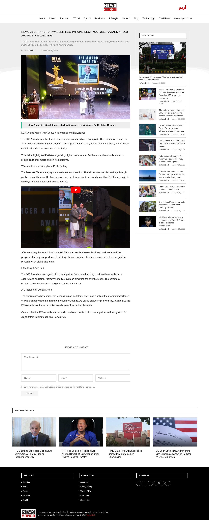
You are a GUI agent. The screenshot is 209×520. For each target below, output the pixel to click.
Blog (136, 18)
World (76, 18)
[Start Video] (75, 217)
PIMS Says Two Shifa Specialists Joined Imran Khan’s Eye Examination (125, 454)
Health (125, 18)
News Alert (90, 515)
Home (42, 18)
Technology (148, 18)
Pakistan (64, 18)
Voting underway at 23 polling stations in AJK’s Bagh (172, 188)
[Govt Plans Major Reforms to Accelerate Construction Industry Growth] (147, 206)
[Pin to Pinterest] (54, 336)
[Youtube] (34, 7)
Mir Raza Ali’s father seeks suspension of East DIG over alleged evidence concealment (172, 221)
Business (100, 18)
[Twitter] (27, 7)
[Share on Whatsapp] (61, 336)
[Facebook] (24, 7)
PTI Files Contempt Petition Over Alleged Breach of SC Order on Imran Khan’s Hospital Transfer (80, 454)
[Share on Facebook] (40, 336)
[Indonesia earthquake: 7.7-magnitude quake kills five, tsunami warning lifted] (147, 160)
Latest (52, 18)
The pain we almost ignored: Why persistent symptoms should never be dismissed (172, 113)
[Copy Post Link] (68, 336)
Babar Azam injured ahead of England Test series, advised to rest (172, 143)
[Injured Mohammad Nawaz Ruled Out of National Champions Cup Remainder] (147, 129)
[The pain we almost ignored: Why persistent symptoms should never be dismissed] (147, 114)
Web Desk (29, 50)
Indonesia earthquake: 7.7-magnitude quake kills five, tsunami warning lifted (171, 159)
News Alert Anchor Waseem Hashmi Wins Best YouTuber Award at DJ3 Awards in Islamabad (172, 93)
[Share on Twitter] (47, 336)
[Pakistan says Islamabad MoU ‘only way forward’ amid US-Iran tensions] (162, 58)
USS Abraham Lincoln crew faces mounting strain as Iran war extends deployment (172, 174)
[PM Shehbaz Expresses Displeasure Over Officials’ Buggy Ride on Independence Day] (34, 432)
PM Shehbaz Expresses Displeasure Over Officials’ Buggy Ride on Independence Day (33, 454)
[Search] (18, 18)
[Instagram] (30, 7)
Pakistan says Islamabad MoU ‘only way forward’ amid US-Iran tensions (161, 78)
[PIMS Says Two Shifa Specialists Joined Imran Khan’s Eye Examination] (128, 432)
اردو (182, 7)
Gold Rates (165, 18)
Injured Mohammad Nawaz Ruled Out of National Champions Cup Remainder (171, 128)
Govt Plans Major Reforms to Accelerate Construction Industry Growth (172, 205)
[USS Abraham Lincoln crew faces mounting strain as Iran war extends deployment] (147, 175)
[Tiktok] (40, 7)
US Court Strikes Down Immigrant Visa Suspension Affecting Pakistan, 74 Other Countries (174, 454)
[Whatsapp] (37, 7)
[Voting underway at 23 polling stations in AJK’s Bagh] (147, 191)
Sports (87, 18)
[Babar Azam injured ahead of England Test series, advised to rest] (147, 145)
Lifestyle (113, 18)
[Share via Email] (74, 336)
